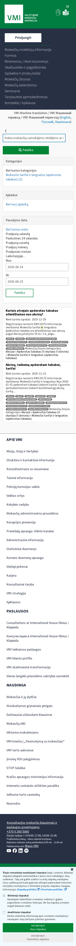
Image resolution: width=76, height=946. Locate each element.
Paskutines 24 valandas (22, 238)
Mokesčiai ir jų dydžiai (21, 697)
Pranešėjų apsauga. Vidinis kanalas (30, 531)
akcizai (10, 339)
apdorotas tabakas (15, 345)
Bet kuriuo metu (17, 229)
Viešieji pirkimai (17, 566)
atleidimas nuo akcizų (39, 342)
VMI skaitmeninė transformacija (28, 667)
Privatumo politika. (52, 889)
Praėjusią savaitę (17, 243)
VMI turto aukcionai (19, 750)
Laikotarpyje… (16, 256)
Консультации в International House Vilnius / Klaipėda (37, 638)
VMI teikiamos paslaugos (23, 649)
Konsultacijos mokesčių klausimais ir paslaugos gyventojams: (32, 825)
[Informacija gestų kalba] (58, 14)
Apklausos (13, 602)
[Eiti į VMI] (21, 14)
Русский (47, 122)
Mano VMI (32, 846)
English (65, 117)
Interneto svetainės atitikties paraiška (32, 785)
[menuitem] (28, 49)
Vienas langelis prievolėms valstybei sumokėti (37, 676)
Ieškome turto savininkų (23, 794)
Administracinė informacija (25, 540)
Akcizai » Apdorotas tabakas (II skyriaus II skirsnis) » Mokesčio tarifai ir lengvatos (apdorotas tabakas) (37, 355)
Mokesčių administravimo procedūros (32, 513)
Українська (62, 122)
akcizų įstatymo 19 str (16, 342)
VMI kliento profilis (19, 658)
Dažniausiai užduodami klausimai (29, 715)
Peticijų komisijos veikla (22, 487)
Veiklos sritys (15, 495)
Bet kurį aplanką (17, 204)
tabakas (20, 339)
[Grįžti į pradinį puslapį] (6, 131)
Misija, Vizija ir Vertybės (22, 451)
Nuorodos (13, 803)
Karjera (11, 575)
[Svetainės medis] (67, 7)
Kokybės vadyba (17, 504)
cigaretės (40, 396)
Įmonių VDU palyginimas (23, 759)
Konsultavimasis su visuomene (27, 469)
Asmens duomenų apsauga (25, 558)
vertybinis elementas (16, 409)
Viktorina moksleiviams (22, 732)
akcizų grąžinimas (57, 345)
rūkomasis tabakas (15, 403)
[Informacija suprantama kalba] (65, 14)
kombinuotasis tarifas (39, 406)
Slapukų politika (26, 889)
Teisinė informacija (19, 478)
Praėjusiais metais (18, 251)
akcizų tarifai (45, 399)
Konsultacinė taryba (20, 584)
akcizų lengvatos (59, 342)
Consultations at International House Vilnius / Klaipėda (37, 625)
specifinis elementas (38, 409)
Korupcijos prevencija (21, 522)
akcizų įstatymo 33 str (36, 345)
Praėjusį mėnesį (17, 247)
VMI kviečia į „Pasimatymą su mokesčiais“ (35, 741)
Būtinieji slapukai (18, 895)
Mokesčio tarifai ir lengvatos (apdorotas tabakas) (33, 177)
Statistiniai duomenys (21, 549)
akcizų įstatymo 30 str (56, 403)
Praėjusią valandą (18, 234)
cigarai (19, 396)
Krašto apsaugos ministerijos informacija (34, 777)
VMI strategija (16, 593)
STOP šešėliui (15, 768)
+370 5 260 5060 (18, 831)
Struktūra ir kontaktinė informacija (30, 460)
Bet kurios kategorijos (21, 170)
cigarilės (29, 396)
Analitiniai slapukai (19, 912)
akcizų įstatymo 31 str (16, 406)
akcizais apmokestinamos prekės (41, 339)
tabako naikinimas (15, 348)
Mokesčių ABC (16, 723)
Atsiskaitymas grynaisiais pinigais (29, 706)
